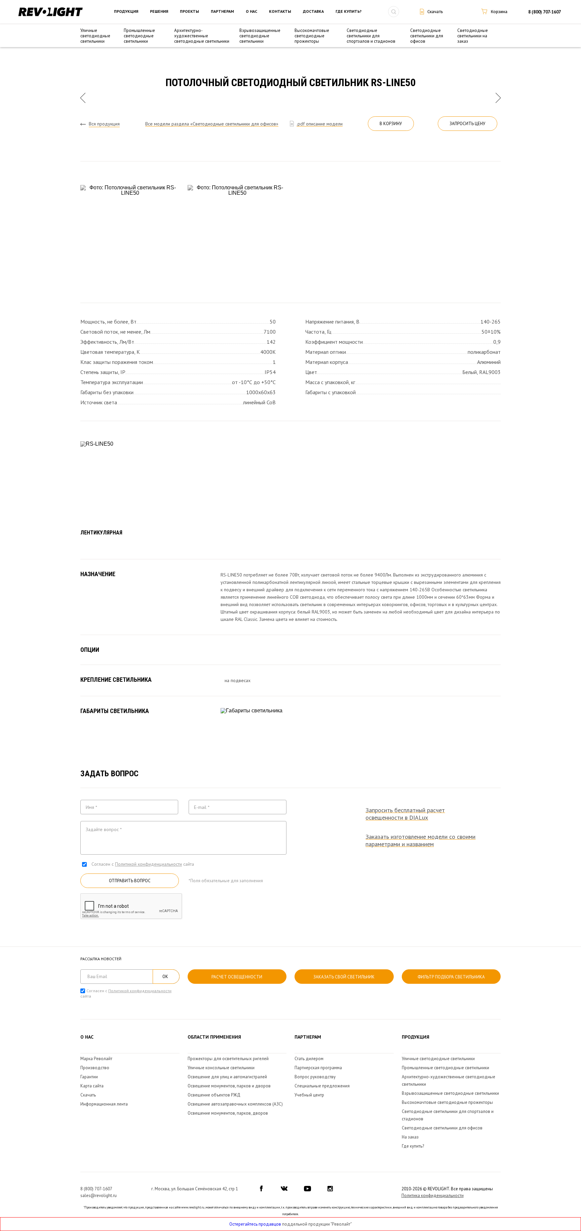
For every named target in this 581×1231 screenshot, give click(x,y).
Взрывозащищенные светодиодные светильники (259, 36)
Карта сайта (92, 1086)
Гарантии (89, 1077)
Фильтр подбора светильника (451, 977)
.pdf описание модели (320, 124)
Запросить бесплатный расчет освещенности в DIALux (405, 814)
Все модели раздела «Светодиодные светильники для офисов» (211, 124)
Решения (159, 11)
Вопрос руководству (315, 1077)
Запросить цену (467, 123)
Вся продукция (104, 124)
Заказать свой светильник (344, 977)
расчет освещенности (236, 977)
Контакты (280, 11)
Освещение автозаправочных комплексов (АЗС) (235, 1104)
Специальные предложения (322, 1086)
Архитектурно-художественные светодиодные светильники (201, 36)
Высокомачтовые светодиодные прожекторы (312, 36)
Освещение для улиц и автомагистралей (227, 1077)
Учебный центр (309, 1095)
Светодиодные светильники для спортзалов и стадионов (371, 36)
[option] (130, 234)
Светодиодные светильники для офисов (426, 36)
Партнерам (222, 11)
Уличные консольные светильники (221, 1068)
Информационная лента (104, 1104)
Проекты (189, 11)
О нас (251, 11)
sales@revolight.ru (98, 1195)
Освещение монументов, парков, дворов (228, 1113)
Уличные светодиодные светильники (95, 36)
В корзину (391, 123)
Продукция (126, 11)
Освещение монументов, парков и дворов (229, 1086)
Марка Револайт (96, 1058)
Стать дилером (309, 1058)
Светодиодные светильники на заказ (472, 36)
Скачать (88, 1095)
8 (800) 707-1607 (544, 12)
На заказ (410, 1137)
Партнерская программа (318, 1068)
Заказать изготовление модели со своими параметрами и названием (420, 840)
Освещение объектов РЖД (214, 1095)
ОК (165, 976)
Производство (94, 1068)
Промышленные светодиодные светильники (139, 36)
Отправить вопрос (130, 881)
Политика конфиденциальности (432, 1195)
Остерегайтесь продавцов (255, 1224)
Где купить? (348, 11)
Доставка (313, 11)
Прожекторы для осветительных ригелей (228, 1058)
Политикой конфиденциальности (148, 864)
